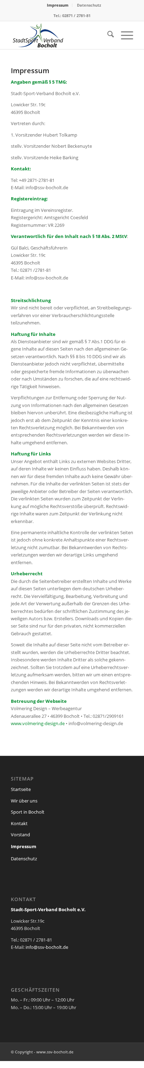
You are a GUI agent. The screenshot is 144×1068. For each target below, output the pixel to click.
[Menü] (123, 35)
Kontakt (19, 823)
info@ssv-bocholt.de (47, 947)
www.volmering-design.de (38, 723)
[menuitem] (57, 5)
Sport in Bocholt (27, 812)
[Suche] (107, 35)
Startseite (21, 789)
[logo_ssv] (60, 35)
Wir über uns (24, 801)
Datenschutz (89, 5)
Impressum (58, 5)
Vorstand (20, 834)
